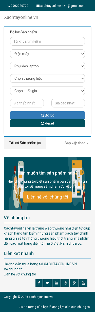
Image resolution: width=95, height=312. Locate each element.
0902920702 (19, 6)
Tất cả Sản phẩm (25, 143)
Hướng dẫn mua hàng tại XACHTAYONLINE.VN (40, 264)
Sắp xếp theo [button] (75, 143)
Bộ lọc (49, 115)
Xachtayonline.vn (21, 17)
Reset (49, 123)
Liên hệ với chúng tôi (47, 197)
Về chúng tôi (13, 269)
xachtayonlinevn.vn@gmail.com (62, 6)
